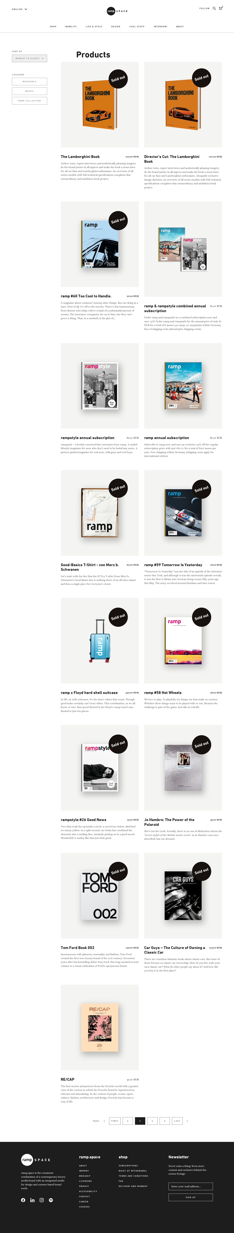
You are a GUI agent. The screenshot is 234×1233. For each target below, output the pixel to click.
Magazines (29, 81)
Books (29, 91)
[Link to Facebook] (25, 1200)
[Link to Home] (117, 11)
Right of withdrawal (133, 1170)
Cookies (84, 1206)
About (180, 26)
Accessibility (88, 1191)
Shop (53, 26)
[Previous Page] (104, 1121)
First (114, 1121)
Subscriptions (128, 1165)
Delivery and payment (133, 1186)
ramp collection (29, 100)
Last (177, 1121)
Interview (160, 26)
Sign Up (191, 1197)
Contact (84, 1196)
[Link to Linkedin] (35, 1200)
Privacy (84, 1186)
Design (115, 26)
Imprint (84, 1170)
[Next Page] (187, 1121)
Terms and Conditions (133, 1176)
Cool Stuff (137, 26)
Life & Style (94, 26)
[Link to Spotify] (53, 1200)
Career (83, 1201)
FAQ (121, 1181)
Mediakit (85, 1176)
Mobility (71, 26)
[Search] (213, 8)
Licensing (85, 1181)
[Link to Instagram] (44, 1200)
